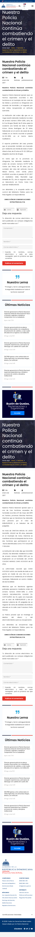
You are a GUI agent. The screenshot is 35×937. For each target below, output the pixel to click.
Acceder (17, 413)
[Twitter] (27, 929)
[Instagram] (29, 929)
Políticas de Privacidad (25, 895)
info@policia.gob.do (25, 886)
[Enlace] (10, 6)
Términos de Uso (24, 892)
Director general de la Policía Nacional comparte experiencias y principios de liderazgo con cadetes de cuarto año (17, 344)
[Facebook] (24, 929)
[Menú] (32, 6)
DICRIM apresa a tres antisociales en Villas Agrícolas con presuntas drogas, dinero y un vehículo (16, 358)
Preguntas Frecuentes (25, 898)
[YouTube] (32, 929)
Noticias (17, 80)
